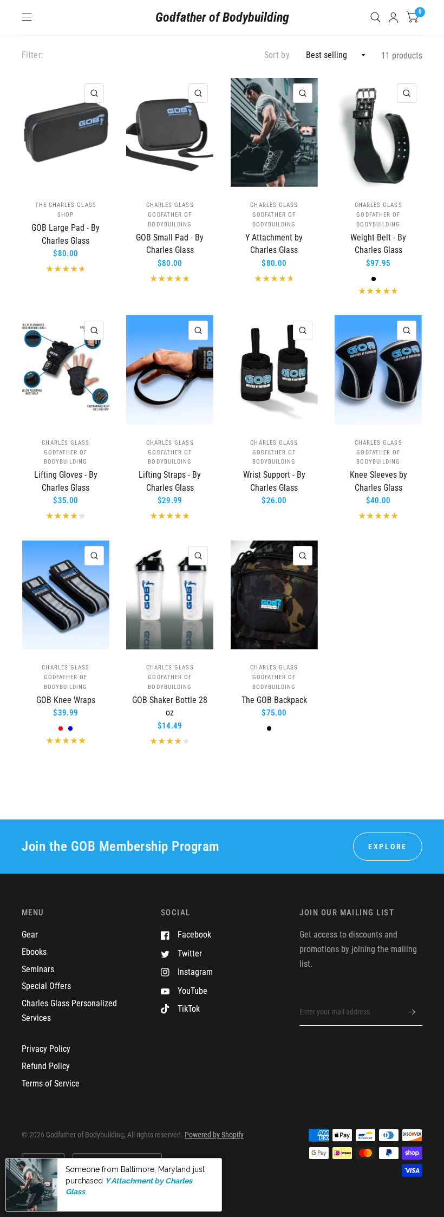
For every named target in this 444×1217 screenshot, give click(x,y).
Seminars (38, 969)
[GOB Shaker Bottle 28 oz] (169, 595)
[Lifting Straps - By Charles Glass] (169, 369)
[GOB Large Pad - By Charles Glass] (65, 132)
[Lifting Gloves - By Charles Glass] (65, 369)
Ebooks (34, 952)
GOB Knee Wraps (65, 700)
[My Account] (393, 17)
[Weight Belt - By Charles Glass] (378, 132)
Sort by (277, 55)
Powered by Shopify (214, 1134)
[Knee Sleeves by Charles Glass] (378, 369)
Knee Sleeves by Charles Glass (378, 481)
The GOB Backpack (274, 700)
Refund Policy (46, 1066)
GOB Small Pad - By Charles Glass (170, 244)
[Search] (375, 17)
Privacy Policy (46, 1049)
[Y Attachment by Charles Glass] (274, 132)
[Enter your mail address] (411, 1012)
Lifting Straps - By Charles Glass (170, 481)
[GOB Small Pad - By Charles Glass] (169, 132)
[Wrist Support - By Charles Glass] (274, 369)
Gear (30, 934)
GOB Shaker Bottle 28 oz (169, 706)
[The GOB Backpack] (274, 595)
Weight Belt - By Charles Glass (378, 244)
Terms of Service (51, 1083)
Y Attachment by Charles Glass (274, 244)
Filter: (32, 55)
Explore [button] (387, 846)
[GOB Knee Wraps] (65, 595)
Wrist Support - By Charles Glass (274, 481)
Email (308, 990)
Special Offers (46, 986)
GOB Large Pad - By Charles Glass (65, 234)
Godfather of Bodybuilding (222, 17)
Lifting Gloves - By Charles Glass (65, 481)
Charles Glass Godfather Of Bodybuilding (170, 214)
